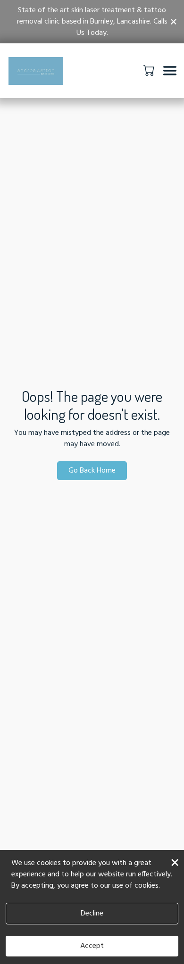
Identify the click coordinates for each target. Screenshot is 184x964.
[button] (150, 70)
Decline (92, 913)
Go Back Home (92, 471)
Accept (92, 946)
